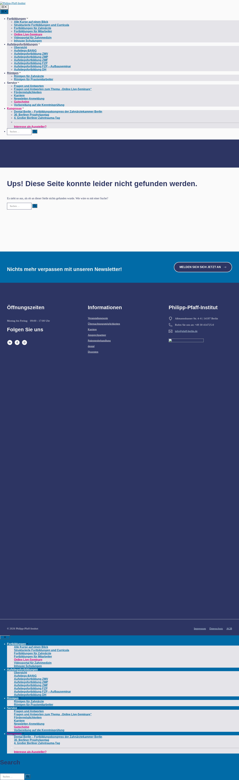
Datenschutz (216, 628)
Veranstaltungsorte (98, 318)
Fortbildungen (16, 18)
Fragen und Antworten (29, 85)
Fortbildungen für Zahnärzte (32, 28)
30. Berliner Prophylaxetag (31, 114)
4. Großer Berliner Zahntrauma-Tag (37, 117)
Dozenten (93, 351)
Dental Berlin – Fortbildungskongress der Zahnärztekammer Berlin (58, 111)
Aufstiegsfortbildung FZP (31, 63)
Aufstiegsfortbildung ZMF (31, 60)
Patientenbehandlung (99, 340)
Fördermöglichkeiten (28, 92)
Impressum (200, 628)
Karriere (19, 95)
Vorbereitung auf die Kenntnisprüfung (39, 104)
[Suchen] (34, 131)
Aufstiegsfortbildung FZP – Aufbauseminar (42, 66)
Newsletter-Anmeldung (29, 98)
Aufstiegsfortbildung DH (30, 69)
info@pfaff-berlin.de (186, 331)
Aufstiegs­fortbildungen (22, 44)
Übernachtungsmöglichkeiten (104, 323)
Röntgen (13, 73)
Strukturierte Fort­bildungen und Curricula (41, 24)
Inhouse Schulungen (28, 40)
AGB (229, 628)
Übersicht (20, 47)
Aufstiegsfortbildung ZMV (31, 53)
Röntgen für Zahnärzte (29, 76)
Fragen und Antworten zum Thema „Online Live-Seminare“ (53, 89)
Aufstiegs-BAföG (25, 50)
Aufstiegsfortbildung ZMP (31, 56)
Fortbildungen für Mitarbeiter (33, 31)
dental (91, 346)
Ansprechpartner (97, 335)
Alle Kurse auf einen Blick (31, 21)
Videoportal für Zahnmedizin (33, 37)
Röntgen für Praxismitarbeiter (33, 79)
